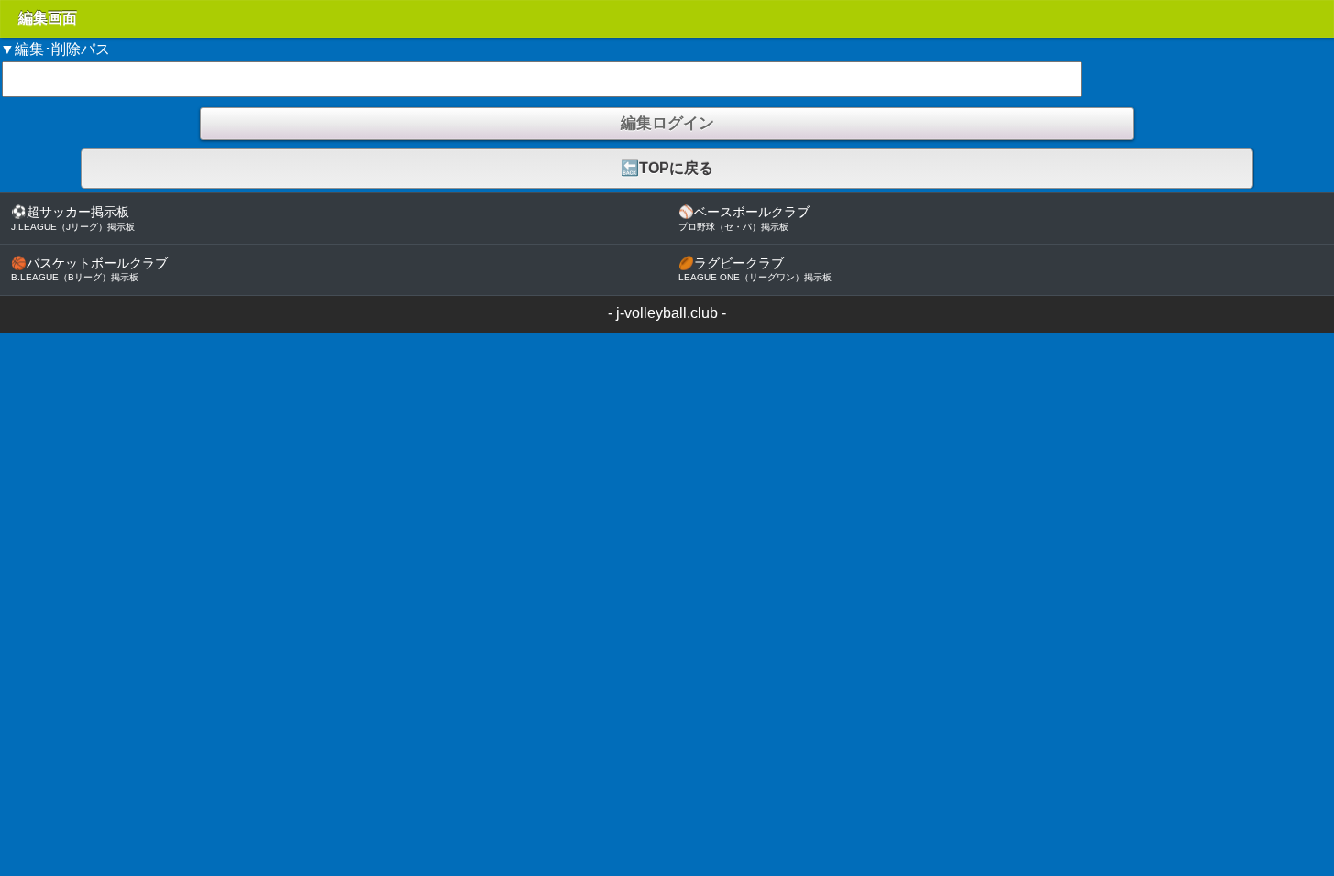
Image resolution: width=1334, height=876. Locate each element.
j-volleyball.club (667, 313)
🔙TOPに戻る (667, 168)
